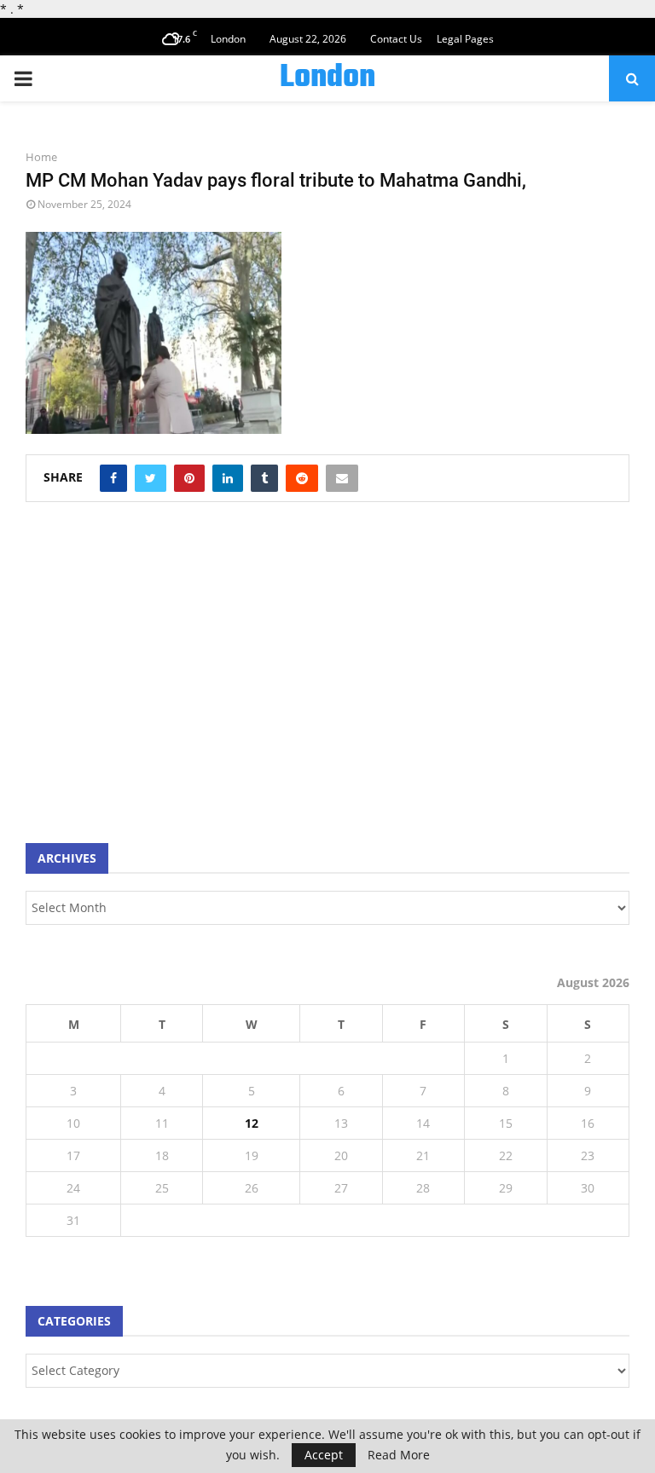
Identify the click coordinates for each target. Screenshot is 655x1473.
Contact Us (396, 39)
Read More (399, 1455)
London (327, 78)
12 (251, 1123)
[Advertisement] (153, 681)
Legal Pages (465, 39)
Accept (323, 1455)
